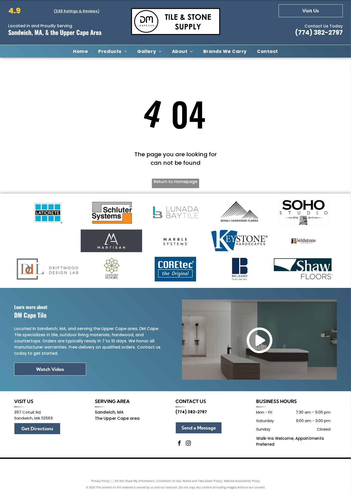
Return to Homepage (175, 182)
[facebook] (179, 443)
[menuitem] (80, 51)
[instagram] (188, 443)
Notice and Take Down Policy (202, 481)
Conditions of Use (168, 481)
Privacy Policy (100, 481)
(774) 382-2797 (319, 32)
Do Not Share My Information (134, 481)
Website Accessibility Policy (242, 481)
